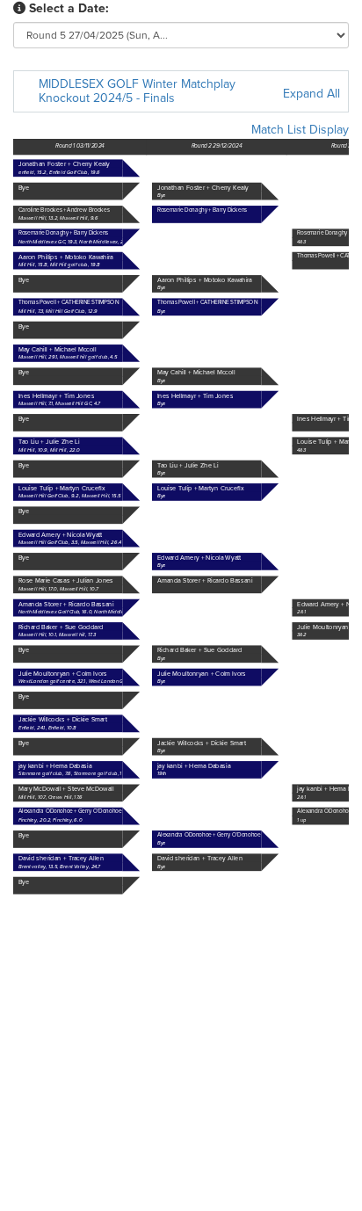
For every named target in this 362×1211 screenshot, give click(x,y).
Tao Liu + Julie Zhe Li (187, 465)
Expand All (311, 93)
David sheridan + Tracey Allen (200, 859)
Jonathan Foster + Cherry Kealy (203, 188)
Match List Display (300, 129)
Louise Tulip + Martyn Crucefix (200, 488)
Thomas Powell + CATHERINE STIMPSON (207, 302)
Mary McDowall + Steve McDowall (65, 790)
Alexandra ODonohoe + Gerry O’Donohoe (209, 834)
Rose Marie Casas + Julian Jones (65, 581)
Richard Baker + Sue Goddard (200, 651)
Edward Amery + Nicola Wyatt (199, 558)
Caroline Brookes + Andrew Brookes (64, 210)
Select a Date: (69, 8)
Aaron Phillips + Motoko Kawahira (204, 280)
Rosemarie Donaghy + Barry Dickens (63, 232)
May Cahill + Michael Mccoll (196, 373)
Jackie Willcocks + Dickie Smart (201, 743)
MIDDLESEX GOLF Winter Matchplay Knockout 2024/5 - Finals (137, 90)
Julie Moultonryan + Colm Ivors (201, 674)
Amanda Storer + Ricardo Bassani (65, 604)
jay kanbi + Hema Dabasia (54, 766)
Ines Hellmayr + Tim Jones (195, 396)
